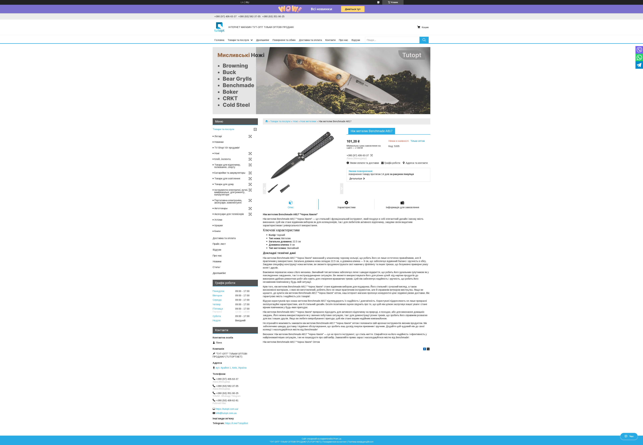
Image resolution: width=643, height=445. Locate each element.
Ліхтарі (218, 136)
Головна (219, 40)
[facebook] (424, 349)
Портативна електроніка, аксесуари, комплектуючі (228, 201)
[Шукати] (424, 40)
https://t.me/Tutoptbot (236, 423)
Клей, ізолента (222, 159)
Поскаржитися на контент (334, 442)
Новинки (219, 142)
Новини (217, 261)
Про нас (343, 40)
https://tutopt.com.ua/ (227, 409)
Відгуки (355, 40)
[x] (428, 349)
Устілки (218, 219)
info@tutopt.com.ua (226, 413)
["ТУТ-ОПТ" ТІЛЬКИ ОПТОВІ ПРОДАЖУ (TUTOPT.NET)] (219, 27)
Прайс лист (219, 243)
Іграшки (218, 225)
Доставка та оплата (310, 40)
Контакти (330, 40)
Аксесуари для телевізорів (229, 214)
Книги (217, 231)
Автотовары (221, 208)
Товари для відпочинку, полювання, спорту (227, 165)
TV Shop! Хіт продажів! (227, 147)
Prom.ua (337, 439)
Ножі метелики (308, 121)
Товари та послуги (238, 40)
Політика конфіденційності (360, 442)
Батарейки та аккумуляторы (229, 172)
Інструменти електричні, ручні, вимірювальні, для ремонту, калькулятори (231, 192)
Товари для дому (224, 184)
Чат (631, 436)
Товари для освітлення (227, 178)
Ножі (295, 121)
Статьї (216, 267)
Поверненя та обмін (284, 40)
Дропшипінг (262, 40)
